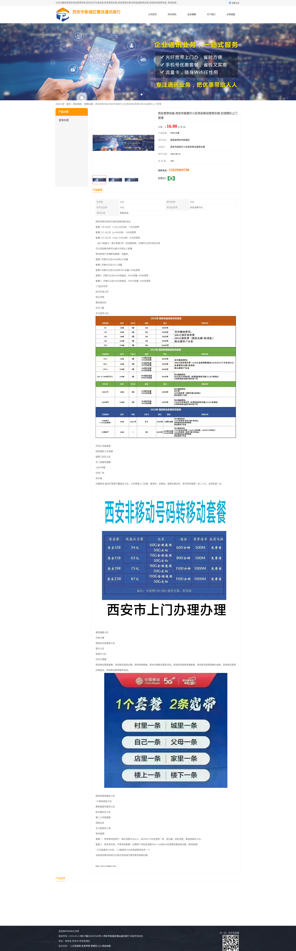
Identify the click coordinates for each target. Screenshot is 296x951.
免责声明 (85, 946)
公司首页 (152, 14)
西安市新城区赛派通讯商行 (116, 936)
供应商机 (172, 14)
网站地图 (106, 946)
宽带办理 (88, 104)
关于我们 (211, 14)
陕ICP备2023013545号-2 (91, 936)
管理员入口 (96, 946)
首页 (68, 104)
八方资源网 (75, 946)
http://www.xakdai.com (106, 866)
